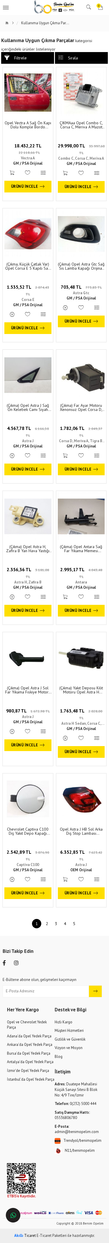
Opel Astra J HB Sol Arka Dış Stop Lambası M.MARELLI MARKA (81, 831)
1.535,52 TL (28, 290)
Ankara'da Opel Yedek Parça (29, 1044)
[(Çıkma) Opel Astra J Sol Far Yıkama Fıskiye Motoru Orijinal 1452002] (27, 657)
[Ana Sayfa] (10, 22)
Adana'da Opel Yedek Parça (29, 1036)
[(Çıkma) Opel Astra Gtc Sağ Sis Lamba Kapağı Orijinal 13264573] (81, 233)
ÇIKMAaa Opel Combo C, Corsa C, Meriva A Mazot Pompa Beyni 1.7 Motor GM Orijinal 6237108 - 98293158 (81, 125)
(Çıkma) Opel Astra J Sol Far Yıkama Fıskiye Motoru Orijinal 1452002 (28, 690)
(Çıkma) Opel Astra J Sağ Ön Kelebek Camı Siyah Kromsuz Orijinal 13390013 (28, 407)
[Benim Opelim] (54, 7)
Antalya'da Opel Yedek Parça (30, 1061)
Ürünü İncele (24, 186)
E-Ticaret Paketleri (52, 1235)
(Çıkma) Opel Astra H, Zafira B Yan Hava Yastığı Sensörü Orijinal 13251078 (27, 548)
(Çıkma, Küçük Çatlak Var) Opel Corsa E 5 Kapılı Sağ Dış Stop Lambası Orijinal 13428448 (27, 266)
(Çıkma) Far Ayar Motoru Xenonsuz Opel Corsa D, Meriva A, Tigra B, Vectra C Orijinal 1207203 (81, 407)
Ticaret (25, 1235)
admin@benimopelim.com (77, 1129)
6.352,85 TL (81, 855)
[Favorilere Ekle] (28, 173)
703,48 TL (81, 287)
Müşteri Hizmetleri (69, 1030)
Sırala (73, 58)
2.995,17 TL (81, 573)
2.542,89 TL (28, 855)
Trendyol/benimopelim (82, 1140)
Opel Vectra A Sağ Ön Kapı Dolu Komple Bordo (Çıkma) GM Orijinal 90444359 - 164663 (28, 125)
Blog (58, 1056)
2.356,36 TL (28, 573)
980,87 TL (28, 711)
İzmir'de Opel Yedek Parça (28, 1070)
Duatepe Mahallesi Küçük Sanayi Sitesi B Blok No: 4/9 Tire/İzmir (76, 1089)
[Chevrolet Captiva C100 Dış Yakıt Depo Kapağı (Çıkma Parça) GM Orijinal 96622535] (27, 798)
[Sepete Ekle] (12, 173)
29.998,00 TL (81, 149)
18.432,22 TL (28, 149)
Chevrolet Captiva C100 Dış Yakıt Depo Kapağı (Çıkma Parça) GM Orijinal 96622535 (28, 831)
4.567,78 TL (28, 431)
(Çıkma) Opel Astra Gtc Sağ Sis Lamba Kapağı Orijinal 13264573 (81, 266)
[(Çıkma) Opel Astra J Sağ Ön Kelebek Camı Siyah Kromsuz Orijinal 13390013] (27, 375)
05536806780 (72, 1115)
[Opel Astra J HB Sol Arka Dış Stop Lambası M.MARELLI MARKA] (81, 798)
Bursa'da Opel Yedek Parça (28, 1053)
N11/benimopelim (80, 1150)
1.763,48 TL (81, 714)
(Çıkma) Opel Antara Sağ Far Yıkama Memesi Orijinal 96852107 (81, 548)
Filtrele (20, 58)
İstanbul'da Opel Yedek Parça (30, 1079)
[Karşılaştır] (43, 173)
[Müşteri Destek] (13, 1215)
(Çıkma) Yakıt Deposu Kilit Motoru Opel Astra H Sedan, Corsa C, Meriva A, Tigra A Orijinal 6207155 (81, 690)
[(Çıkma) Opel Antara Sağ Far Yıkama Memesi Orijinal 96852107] (81, 516)
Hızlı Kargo (63, 1022)
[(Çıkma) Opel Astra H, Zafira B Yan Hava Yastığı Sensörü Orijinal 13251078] (27, 516)
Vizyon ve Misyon (69, 1047)
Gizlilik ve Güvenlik (70, 1039)
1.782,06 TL (81, 431)
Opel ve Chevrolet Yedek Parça (27, 1025)
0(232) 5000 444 (75, 1103)
